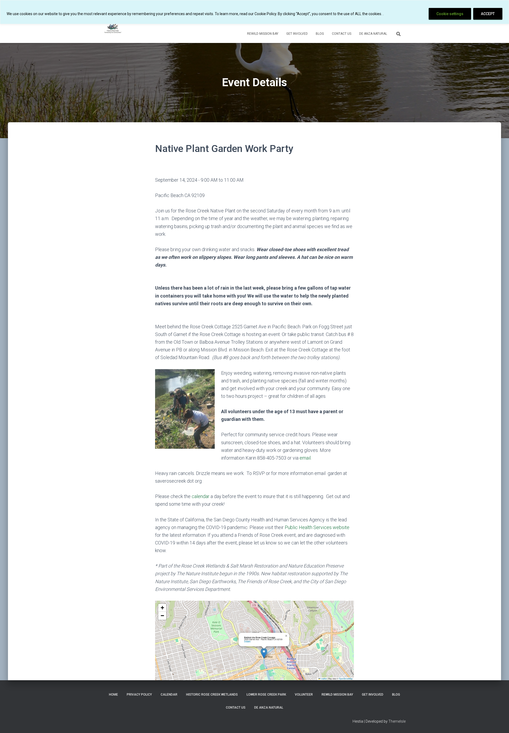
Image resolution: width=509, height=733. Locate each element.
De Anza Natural (373, 34)
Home (113, 694)
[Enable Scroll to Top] (498, 722)
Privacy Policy (139, 694)
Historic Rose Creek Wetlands (212, 694)
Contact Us (341, 34)
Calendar (169, 694)
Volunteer (304, 694)
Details (247, 641)
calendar (200, 496)
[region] (254, 12)
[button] (264, 653)
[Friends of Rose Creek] (113, 26)
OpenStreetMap (346, 678)
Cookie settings (449, 14)
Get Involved (297, 34)
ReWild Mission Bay (262, 34)
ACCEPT (488, 14)
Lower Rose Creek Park (266, 694)
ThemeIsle (397, 721)
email (305, 458)
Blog (320, 34)
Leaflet (323, 678)
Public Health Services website (317, 527)
